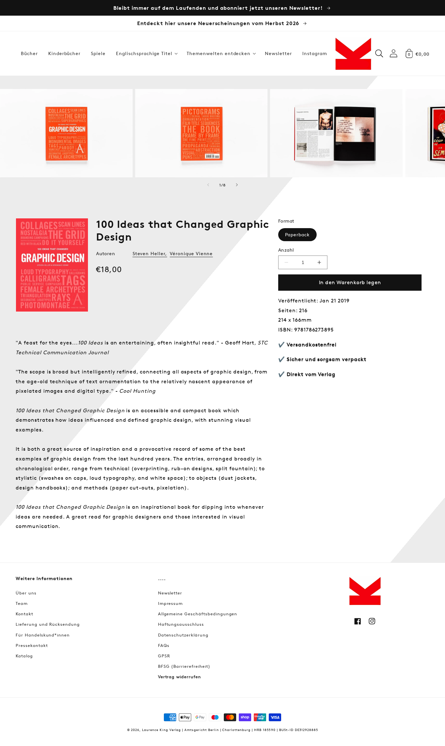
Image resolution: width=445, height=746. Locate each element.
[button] (146, 53)
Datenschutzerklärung (183, 634)
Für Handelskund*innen (43, 634)
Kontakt (24, 613)
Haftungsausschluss (181, 624)
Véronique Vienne (191, 253)
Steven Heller (149, 253)
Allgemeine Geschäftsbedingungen (197, 613)
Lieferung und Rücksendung (48, 624)
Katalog (24, 655)
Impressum (170, 603)
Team (22, 603)
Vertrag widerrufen (179, 676)
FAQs (163, 645)
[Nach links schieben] (208, 185)
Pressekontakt (32, 645)
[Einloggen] (393, 53)
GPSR (164, 655)
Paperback (297, 234)
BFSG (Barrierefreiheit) (184, 666)
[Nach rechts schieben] (237, 185)
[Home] (353, 53)
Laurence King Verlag (161, 729)
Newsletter (170, 592)
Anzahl (286, 250)
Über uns (26, 592)
